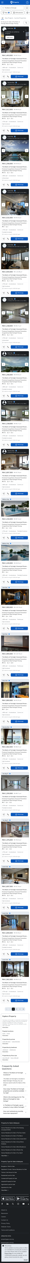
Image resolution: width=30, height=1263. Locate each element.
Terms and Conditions (8, 1230)
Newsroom (4, 1213)
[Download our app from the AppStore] (8, 1198)
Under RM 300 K (16, 1041)
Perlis (3, 1033)
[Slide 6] (17, 159)
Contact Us (4, 1220)
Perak (8, 1033)
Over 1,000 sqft (14, 1057)
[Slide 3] (13, 159)
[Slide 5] (16, 159)
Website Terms (6, 1227)
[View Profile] (15, 83)
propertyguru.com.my (7, 1239)
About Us (4, 1210)
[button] (2, 18)
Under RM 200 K (6, 1041)
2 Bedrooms (13, 1049)
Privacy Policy (5, 1223)
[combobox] (14, 8)
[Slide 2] (12, 159)
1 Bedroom (5, 1049)
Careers (3, 1216)
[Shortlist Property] (26, 34)
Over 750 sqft (5, 1057)
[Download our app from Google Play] (23, 1198)
